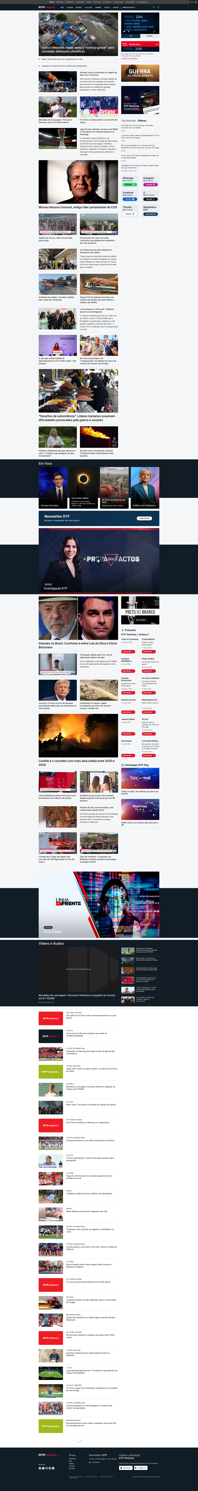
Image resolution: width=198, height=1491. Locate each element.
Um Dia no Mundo (150, 678)
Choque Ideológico (126, 660)
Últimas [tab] (141, 120)
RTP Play (97, 2)
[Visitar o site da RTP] (52, 2)
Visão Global (148, 659)
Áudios (116, 7)
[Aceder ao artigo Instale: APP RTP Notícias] (140, 100)
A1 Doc (145, 719)
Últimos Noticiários (129, 59)
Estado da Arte (128, 700)
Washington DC (149, 700)
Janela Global (128, 719)
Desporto (70, 2)
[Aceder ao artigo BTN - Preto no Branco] (140, 610)
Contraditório (148, 639)
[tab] (130, 36)
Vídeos (107, 7)
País (62, 7)
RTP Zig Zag (118, 2)
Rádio (89, 2)
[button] (154, 7)
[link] (78, 34)
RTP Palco (107, 2)
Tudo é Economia (129, 639)
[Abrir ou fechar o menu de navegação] (157, 7)
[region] (140, 49)
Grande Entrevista (126, 679)
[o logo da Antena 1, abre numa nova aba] (126, 44)
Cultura (88, 7)
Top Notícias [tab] (128, 120)
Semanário (126, 741)
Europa (70, 7)
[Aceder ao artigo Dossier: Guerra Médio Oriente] (140, 73)
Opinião (98, 7)
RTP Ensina (130, 2)
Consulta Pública (150, 741)
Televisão (80, 2)
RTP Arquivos (142, 2)
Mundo (79, 7)
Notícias (59, 2)
